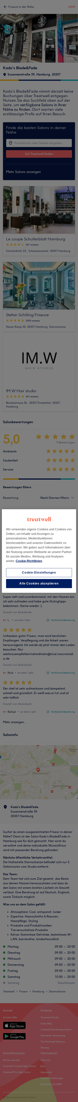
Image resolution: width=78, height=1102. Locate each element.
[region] (39, 551)
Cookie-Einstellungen (39, 572)
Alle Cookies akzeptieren (38, 583)
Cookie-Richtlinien (29, 561)
